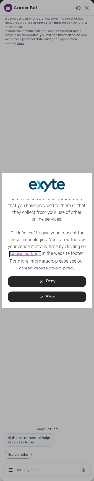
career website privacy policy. (47, 268)
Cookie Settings (25, 254)
